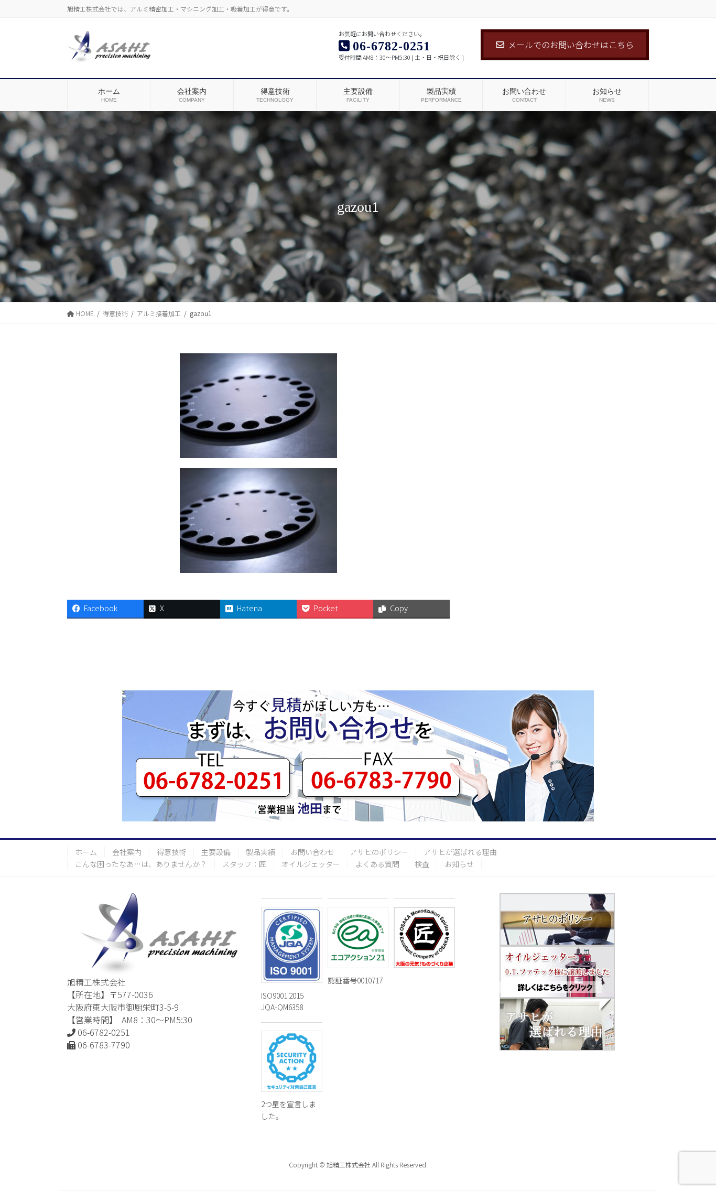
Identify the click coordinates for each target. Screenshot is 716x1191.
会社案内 (127, 852)
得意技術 (171, 852)
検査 (422, 864)
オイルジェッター (310, 864)
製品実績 (260, 852)
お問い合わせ (312, 852)
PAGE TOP (691, 1145)
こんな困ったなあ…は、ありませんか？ (141, 864)
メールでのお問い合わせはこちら (571, 44)
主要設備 (216, 852)
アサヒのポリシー (379, 852)
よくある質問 (377, 864)
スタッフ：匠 (244, 864)
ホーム (86, 852)
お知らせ (459, 864)
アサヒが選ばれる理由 (460, 852)
